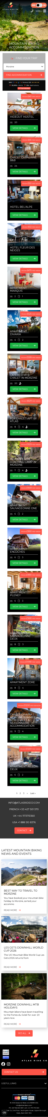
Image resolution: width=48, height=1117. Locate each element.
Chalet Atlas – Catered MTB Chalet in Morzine (23, 375)
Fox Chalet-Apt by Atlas (23, 420)
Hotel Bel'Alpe (21, 206)
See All (22, 1033)
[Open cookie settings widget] (4, 1113)
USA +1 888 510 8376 (24, 822)
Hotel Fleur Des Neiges (22, 249)
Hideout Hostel (22, 116)
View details (20, 128)
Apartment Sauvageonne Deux (20, 636)
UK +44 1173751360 (24, 815)
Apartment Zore (22, 682)
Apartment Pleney (18, 594)
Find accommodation (19, 75)
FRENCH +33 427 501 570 (24, 809)
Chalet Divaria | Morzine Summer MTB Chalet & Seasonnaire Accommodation (22, 720)
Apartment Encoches (18, 550)
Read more (10, 910)
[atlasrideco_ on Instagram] (8, 1064)
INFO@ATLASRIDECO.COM (24, 802)
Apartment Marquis (18, 289)
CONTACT (22, 830)
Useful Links (8, 1083)
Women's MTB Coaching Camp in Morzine (23, 462)
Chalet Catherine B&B (23, 159)
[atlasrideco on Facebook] (3, 1064)
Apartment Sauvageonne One (23, 507)
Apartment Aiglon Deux (24, 768)
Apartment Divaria (18, 333)
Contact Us (11, 1072)
